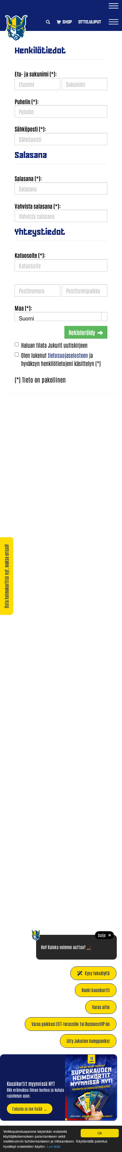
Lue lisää (54, 1146)
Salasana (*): (28, 178)
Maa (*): (23, 307)
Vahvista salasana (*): (38, 205)
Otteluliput (89, 22)
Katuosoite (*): (30, 255)
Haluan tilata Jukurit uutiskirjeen (54, 344)
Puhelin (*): (27, 101)
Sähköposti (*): (30, 128)
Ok (100, 1133)
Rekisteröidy (82, 332)
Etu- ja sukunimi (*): (36, 73)
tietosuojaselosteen (68, 354)
